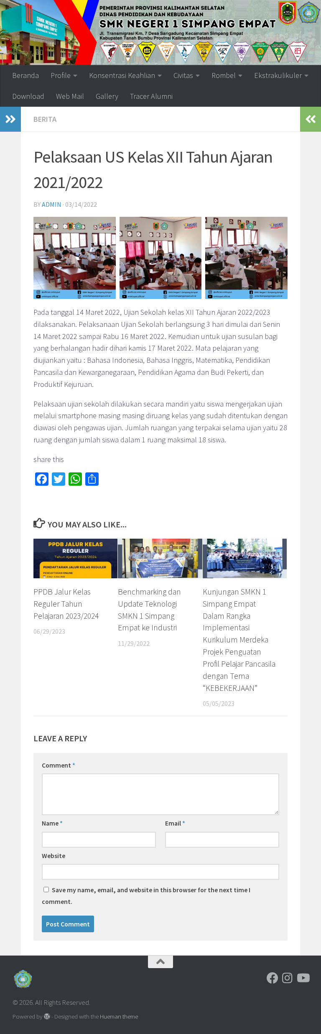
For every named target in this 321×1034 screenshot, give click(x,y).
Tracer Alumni (151, 96)
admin (51, 204)
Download (28, 96)
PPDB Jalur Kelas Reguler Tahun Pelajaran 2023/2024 (66, 604)
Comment (58, 765)
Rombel (223, 75)
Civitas (183, 75)
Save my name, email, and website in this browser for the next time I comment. (146, 896)
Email (175, 823)
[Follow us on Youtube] (302, 978)
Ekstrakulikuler (278, 75)
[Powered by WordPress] (47, 1017)
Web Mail (70, 96)
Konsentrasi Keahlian (122, 75)
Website (53, 855)
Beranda (25, 75)
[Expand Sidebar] (10, 119)
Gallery (107, 96)
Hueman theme (119, 1016)
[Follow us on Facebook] (272, 978)
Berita (44, 119)
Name (52, 823)
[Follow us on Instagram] (287, 978)
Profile (61, 75)
